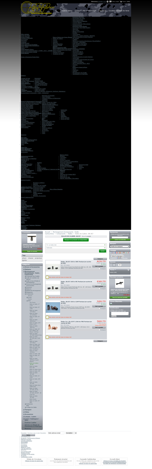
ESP (22, 210)
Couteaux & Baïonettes (27, 38)
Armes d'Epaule (25, 37)
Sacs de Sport (24, 138)
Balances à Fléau (25, 126)
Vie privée (23, 455)
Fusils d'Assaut (25, 79)
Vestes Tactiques (64, 164)
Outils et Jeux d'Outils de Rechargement (31, 113)
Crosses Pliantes (77, 22)
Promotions (26, 232)
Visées (74, 47)
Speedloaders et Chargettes (80, 74)
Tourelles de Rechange (41, 85)
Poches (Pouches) (65, 160)
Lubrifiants (45, 99)
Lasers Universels (26, 190)
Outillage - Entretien (40, 82)
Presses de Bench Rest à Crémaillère (31, 102)
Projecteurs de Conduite (39, 185)
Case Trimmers (46, 97)
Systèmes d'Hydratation (66, 165)
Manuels (23, 202)
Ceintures (62, 158)
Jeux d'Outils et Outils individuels (30, 114)
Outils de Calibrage (47, 128)
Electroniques (24, 127)
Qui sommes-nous (26, 451)
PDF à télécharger (89, 11)
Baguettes (24, 167)
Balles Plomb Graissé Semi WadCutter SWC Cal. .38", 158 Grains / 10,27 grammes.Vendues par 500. (76, 267)
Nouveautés (24, 446)
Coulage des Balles (47, 125)
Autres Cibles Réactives (27, 150)
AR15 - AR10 (24, 47)
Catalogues (24, 207)
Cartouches (64, 116)
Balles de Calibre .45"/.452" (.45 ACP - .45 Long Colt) (35, 393)
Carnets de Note (25, 212)
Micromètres (45, 111)
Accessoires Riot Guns (78, 17)
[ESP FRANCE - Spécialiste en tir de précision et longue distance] (35, 7)
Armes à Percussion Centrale (29, 52)
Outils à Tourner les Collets (49, 102)
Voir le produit (99, 266)
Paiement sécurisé (26, 439)
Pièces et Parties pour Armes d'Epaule (62, 37)
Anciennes (24, 201)
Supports (23, 162)
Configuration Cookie (26, 457)
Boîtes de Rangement (48, 124)
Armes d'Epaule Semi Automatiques (30, 45)
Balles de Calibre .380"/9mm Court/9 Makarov (34, 360)
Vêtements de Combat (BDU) (68, 174)
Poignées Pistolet (57, 45)
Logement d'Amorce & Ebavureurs (51, 98)
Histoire (23, 214)
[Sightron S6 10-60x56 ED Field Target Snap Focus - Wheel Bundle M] (119, 287)
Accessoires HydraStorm (67, 166)
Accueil (47, 232)
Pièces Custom (57, 51)
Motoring (28, 428)
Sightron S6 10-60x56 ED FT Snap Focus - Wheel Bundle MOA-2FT (120, 290)
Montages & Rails (77, 60)
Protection (37, 79)
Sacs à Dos (24, 137)
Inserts (23, 89)
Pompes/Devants (77, 25)
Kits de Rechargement (27, 108)
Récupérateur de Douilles (79, 45)
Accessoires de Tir (78, 51)
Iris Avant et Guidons (26, 86)
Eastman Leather (30, 422)
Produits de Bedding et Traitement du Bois (48, 169)
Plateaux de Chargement (48, 103)
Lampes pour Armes (26, 186)
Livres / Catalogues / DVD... (32, 419)
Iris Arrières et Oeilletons (27, 87)
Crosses (55, 41)
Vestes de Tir (63, 175)
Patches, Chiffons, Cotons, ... (29, 173)
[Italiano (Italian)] (128, 253)
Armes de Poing (25, 35)
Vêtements (62, 170)
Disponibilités (24, 442)
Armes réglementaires (27, 205)
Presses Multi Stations (27, 106)
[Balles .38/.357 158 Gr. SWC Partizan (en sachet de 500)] (53, 267)
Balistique (23, 226)
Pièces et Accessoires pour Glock (62, 50)
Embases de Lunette (40, 88)
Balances (23, 124)
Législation (102, 11)
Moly (43, 119)
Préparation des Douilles (48, 95)
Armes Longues (65, 117)
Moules (44, 126)
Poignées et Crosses (58, 52)
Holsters (75, 71)
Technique (24, 220)
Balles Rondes (33, 399)
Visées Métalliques (25, 83)
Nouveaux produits (116, 277)
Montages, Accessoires (39, 195)
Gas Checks (32, 302)
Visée (74, 66)
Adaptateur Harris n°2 (29, 244)
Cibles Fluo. (24, 147)
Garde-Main (76, 50)
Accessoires (24, 39)
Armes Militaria (25, 53)
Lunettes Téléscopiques (27, 81)
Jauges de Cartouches (48, 106)
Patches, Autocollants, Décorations (69, 178)
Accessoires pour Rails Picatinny (81, 27)
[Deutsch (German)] (124, 253)
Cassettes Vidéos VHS (26, 206)
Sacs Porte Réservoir (66, 169)
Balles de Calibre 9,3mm (35, 369)
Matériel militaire (64, 154)
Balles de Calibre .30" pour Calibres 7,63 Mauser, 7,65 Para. (35, 331)
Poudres (63, 115)
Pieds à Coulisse (46, 112)
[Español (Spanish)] (120, 253)
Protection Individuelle (66, 162)
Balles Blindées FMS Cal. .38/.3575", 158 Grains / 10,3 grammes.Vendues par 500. (75, 327)
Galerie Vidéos (67, 11)
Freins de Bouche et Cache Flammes (83, 37)
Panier (112, 270)
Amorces (63, 111)
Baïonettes (24, 40)
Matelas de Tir (25, 160)
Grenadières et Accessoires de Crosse (83, 59)
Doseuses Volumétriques (28, 122)
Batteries (35, 184)
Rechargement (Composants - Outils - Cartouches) (32, 273)
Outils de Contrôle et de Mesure (50, 104)
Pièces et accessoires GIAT (59, 47)
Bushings (23, 117)
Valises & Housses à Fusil (27, 140)
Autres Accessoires (78, 19)
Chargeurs (75, 70)
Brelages (62, 156)
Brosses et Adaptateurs (27, 170)
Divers (81, 166)
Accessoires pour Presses (28, 110)
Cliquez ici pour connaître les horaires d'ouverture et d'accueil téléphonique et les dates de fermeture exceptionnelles (114, 462)
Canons (55, 40)
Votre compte (115, 1)
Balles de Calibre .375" (35, 371)
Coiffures (62, 171)
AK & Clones (76, 30)
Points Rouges (25, 82)
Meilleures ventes (25, 447)
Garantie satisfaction (26, 440)
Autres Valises (24, 143)
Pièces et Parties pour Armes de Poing (62, 48)
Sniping (23, 219)
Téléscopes (24, 90)
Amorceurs (45, 115)
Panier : (125, 1)
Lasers (22, 189)
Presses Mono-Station (27, 105)
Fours (43, 132)
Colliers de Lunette (40, 90)
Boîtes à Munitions (47, 122)
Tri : (51, 245)
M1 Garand (76, 38)
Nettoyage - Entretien (26, 165)
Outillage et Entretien (78, 62)
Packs (35, 192)
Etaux (38, 165)
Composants (64, 109)
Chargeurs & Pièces (78, 52)
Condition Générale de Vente (119, 11)
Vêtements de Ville (65, 177)
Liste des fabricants (26, 449)
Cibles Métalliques (25, 149)
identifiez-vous (102, 1)
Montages (37, 87)
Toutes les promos (32, 251)
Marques (113, 243)
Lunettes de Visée (25, 78)
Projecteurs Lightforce (39, 182)
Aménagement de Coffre (48, 121)
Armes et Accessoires (32, 267)
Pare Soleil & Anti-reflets (41, 83)
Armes (22, 200)
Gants (61, 173)
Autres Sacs (24, 142)
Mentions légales (25, 453)
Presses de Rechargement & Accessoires (31, 101)
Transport (28, 410)
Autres (23, 48)
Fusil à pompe (24, 215)
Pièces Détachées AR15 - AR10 (81, 63)
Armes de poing (25, 43)
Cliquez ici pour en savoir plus (34, 461)
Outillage (55, 46)
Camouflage (63, 157)
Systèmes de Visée (58, 54)
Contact (77, 11)
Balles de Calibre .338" (35, 353)
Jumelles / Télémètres (26, 91)
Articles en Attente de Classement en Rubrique (33, 425)
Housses (81, 167)
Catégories (26, 264)
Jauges (39, 166)
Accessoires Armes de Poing (80, 67)
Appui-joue (75, 29)
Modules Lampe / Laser (27, 188)
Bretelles (75, 33)
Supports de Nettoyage (27, 177)
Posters (23, 222)
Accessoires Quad (83, 164)
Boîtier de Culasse (58, 38)
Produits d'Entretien (26, 171)
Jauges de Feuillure (47, 108)
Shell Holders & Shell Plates (28, 115)
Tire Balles (45, 116)
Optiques (28, 269)
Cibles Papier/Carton (26, 148)
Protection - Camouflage (79, 42)
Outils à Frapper (41, 168)
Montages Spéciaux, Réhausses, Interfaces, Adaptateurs (50, 91)
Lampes (35, 194)
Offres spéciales (25, 34)
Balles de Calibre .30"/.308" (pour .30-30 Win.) (35, 338)
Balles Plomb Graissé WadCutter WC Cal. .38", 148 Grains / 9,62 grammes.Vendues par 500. (76, 287)
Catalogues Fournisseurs (28, 209)
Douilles (63, 113)
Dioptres (23, 85)
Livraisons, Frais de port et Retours (30, 438)
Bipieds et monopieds (78, 31)
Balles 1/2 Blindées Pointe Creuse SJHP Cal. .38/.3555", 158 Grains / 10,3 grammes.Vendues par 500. (75, 307)
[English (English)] (112, 253)
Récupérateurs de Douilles (80, 72)
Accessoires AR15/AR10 (79, 48)
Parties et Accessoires (27, 118)
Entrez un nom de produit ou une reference (120, 234)
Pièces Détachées (58, 44)
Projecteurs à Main (38, 188)
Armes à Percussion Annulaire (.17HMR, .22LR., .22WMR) (37, 50)
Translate (125, 258)
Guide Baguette (25, 169)
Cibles (27, 412)
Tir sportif (23, 229)
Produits (39, 170)
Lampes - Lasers (30, 416)
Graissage (45, 129)
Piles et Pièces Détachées (56, 189)
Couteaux (23, 42)
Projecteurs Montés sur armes (41, 190)
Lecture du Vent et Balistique (28, 158)
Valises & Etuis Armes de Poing (29, 139)
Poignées (75, 64)
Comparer (103, 268)
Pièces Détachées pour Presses (30, 104)
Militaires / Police (25, 217)
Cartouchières (76, 34)
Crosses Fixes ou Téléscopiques (81, 24)
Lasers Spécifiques (26, 191)
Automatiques (24, 121)
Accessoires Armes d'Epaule (80, 26)
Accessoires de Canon (79, 18)
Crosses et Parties (78, 54)
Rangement (45, 120)
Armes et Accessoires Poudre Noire (30, 57)
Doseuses (23, 119)
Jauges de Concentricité (48, 107)
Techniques (24, 228)
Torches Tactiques (37, 193)
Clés (38, 164)
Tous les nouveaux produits (119, 297)
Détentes (55, 42)
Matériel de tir (24, 157)
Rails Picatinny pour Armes (80, 43)
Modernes (24, 204)
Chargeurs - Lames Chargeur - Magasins (84, 35)
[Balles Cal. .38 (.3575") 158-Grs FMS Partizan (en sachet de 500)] (53, 327)
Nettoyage (45, 101)
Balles (62, 112)
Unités (23, 221)
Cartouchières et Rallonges (80, 21)
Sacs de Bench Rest (26, 164)
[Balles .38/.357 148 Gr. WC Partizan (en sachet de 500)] (53, 287)
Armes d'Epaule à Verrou (27, 49)
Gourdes (62, 168)
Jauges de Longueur (47, 110)
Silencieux (75, 46)
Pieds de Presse (25, 109)
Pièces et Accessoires (27, 123)
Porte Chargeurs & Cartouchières (69, 161)
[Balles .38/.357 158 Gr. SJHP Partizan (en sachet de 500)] (53, 307)
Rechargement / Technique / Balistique (31, 225)
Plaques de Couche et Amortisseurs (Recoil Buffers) (87, 41)
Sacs (80, 168)
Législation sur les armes (27, 454)
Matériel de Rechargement (48, 113)
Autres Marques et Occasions (29, 44)
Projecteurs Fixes (38, 189)
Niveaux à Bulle (39, 81)
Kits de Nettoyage (26, 175)
